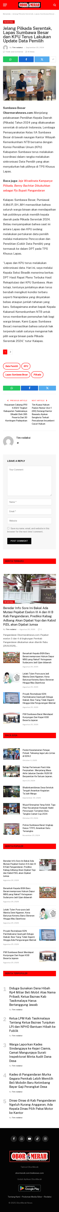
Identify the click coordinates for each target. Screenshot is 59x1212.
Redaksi (47, 1197)
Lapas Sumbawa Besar (16, 374)
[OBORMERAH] (29, 5)
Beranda (6, 14)
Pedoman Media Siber (32, 1197)
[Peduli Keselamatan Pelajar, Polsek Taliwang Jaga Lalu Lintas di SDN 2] (11, 754)
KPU (26, 366)
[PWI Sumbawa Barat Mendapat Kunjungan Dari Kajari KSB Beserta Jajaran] (11, 718)
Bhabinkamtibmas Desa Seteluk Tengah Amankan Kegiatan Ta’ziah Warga (38, 790)
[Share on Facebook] (26, 59)
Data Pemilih (11, 366)
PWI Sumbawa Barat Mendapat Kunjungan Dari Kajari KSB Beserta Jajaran (38, 717)
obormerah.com (22, 1173)
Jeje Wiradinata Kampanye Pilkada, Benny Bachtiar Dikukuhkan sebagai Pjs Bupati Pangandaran (27, 185)
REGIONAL (9, 602)
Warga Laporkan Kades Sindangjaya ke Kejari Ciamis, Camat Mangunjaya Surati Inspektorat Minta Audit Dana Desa (30, 1053)
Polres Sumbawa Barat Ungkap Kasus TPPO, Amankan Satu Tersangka (38, 828)
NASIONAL (8, 22)
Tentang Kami (14, 1197)
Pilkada (37, 374)
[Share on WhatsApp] (10, 59)
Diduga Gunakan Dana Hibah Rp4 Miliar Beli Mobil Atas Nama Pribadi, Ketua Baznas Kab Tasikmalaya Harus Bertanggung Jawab (32, 996)
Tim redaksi (17, 47)
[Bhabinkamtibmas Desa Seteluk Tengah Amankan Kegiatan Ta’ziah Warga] (11, 791)
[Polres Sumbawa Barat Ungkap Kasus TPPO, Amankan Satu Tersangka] (11, 829)
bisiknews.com (37, 1173)
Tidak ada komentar (14, 52)
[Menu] (5, 5)
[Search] (54, 5)
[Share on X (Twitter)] (41, 59)
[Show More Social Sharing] (53, 59)
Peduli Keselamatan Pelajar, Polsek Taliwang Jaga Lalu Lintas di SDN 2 (39, 753)
